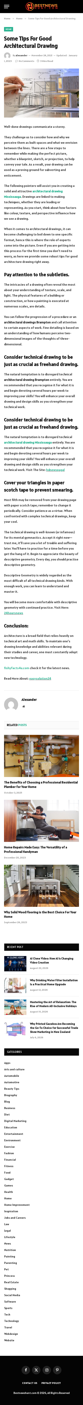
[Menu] (6, 6)
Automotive (11, 1082)
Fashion (9, 1153)
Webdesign (11, 1334)
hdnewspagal (55, 470)
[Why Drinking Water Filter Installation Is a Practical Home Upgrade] (15, 985)
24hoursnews (13, 613)
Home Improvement (17, 1205)
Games (8, 1185)
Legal (7, 1230)
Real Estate (11, 1282)
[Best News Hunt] (41, 6)
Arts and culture (14, 1069)
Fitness (8, 1166)
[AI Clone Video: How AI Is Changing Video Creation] (15, 963)
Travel (8, 1327)
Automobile (11, 1076)
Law (6, 1224)
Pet (6, 1269)
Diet (7, 1114)
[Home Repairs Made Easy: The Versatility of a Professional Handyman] (41, 821)
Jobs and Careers (15, 1218)
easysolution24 (40, 678)
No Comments (26, 60)
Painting (9, 1256)
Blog (7, 1101)
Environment (12, 1140)
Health (8, 1192)
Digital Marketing (15, 1121)
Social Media (12, 1295)
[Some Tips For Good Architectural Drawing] (41, 93)
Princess (9, 1276)
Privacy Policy (51, 1382)
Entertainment (13, 1134)
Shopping (10, 1288)
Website (9, 1340)
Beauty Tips (11, 1088)
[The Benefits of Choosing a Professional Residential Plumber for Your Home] (41, 756)
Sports (8, 1308)
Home (8, 29)
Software (10, 1301)
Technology (11, 1321)
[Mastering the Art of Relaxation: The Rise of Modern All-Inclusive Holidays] (15, 1007)
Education (10, 1127)
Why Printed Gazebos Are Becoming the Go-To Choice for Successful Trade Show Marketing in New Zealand (54, 1028)
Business (9, 1108)
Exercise (9, 1147)
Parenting (10, 1263)
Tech (7, 1314)
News (7, 1243)
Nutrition (10, 1250)
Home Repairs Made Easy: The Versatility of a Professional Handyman (35, 849)
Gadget (9, 1179)
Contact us (29, 1382)
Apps (7, 1063)
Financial (10, 1159)
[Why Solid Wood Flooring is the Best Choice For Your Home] (41, 886)
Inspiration (11, 1211)
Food (7, 1172)
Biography (10, 1095)
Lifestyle (9, 1237)
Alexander (21, 55)
